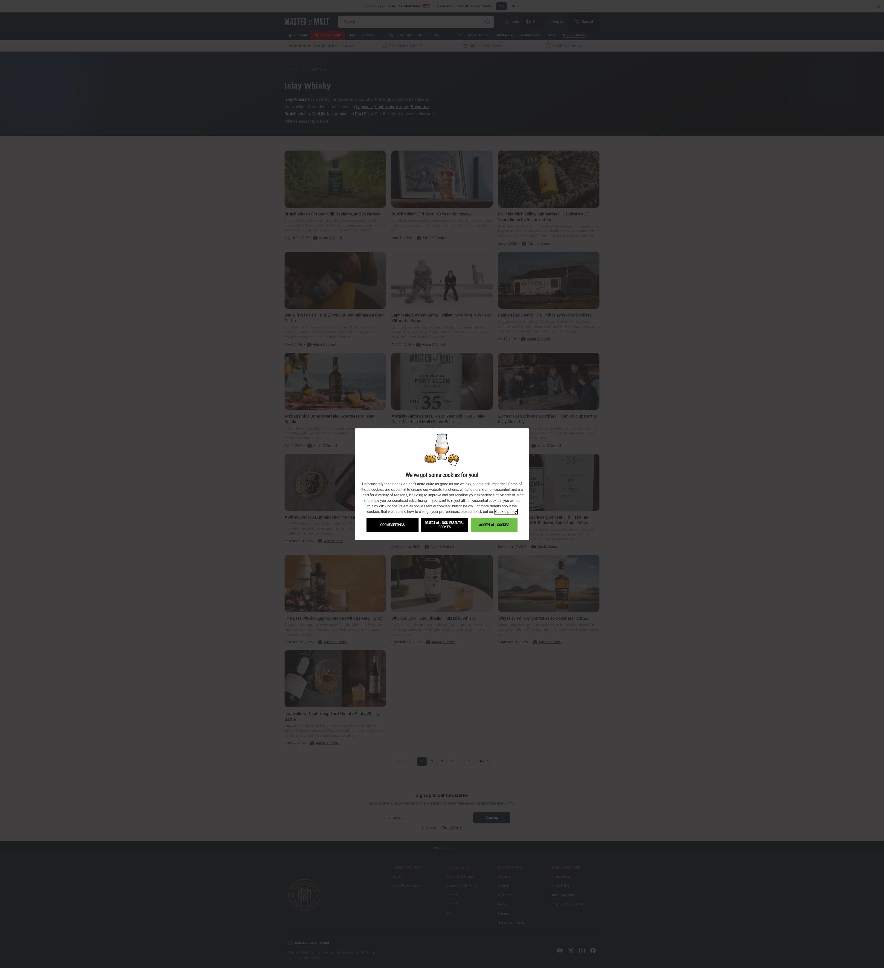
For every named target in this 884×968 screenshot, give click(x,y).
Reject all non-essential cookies (444, 525)
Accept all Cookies (494, 525)
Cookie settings (392, 525)
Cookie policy (506, 511)
